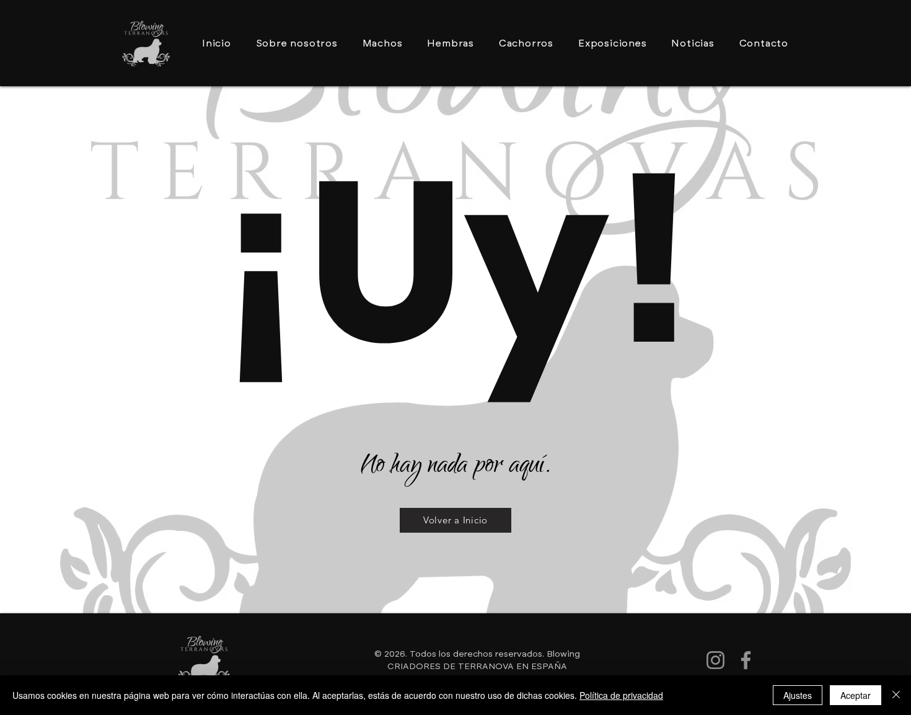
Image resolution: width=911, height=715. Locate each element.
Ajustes (797, 695)
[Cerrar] (896, 695)
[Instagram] (715, 660)
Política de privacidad (621, 695)
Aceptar (855, 695)
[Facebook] (746, 660)
